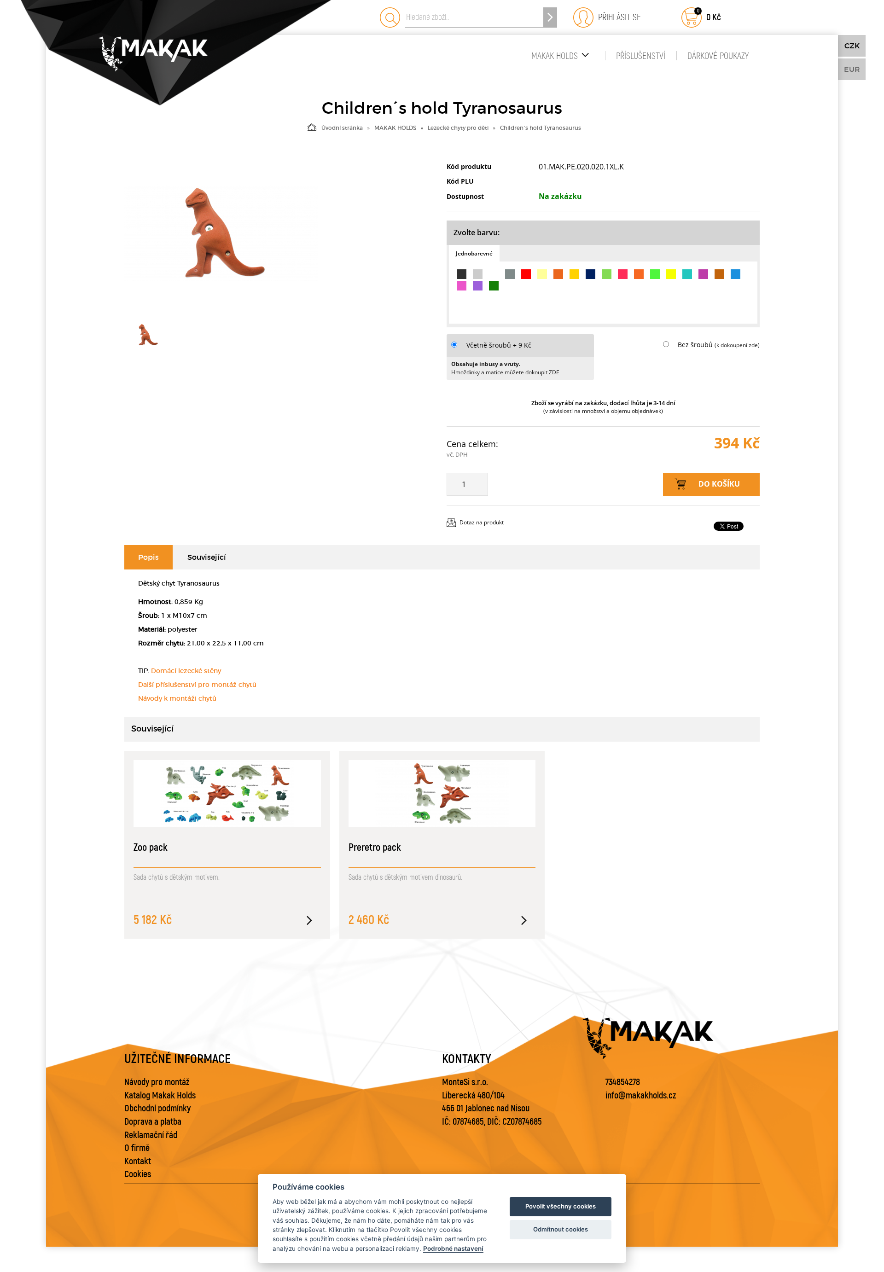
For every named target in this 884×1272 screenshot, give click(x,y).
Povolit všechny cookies (560, 1206)
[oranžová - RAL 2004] (558, 274)
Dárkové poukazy (718, 56)
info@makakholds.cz (640, 1095)
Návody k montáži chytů (177, 698)
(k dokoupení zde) (737, 345)
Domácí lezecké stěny (186, 671)
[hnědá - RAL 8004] (719, 274)
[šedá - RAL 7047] (477, 274)
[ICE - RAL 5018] (687, 274)
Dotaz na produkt (481, 522)
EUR (852, 69)
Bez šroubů (695, 344)
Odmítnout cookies (560, 1229)
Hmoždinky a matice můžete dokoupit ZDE (505, 372)
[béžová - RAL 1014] (542, 274)
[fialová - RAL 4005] (477, 285)
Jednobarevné (474, 253)
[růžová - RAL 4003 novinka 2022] (461, 285)
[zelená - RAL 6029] (494, 285)
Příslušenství (640, 56)
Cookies (137, 1174)
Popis (148, 557)
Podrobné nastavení (453, 1248)
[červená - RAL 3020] (526, 274)
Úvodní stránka (342, 127)
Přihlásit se (617, 17)
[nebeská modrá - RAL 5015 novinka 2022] (735, 274)
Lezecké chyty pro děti (458, 127)
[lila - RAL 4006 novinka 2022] (703, 274)
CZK (852, 45)
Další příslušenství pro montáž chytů (197, 684)
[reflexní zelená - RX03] (655, 274)
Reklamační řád (150, 1135)
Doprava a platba (152, 1121)
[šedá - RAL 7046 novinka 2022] (510, 274)
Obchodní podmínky (157, 1108)
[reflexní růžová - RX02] (622, 274)
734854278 (622, 1082)
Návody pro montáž (156, 1082)
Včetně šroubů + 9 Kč (498, 345)
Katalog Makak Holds (160, 1095)
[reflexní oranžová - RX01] (639, 274)
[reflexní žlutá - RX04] (671, 274)
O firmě (137, 1148)
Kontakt (137, 1161)
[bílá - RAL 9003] (494, 274)
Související (206, 557)
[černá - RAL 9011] (461, 274)
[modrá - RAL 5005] (590, 274)
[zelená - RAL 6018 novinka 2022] (606, 274)
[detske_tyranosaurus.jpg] (221, 233)
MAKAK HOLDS (554, 56)
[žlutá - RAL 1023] (574, 274)
